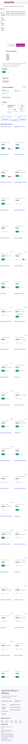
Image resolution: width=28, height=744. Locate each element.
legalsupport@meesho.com (6, 739)
